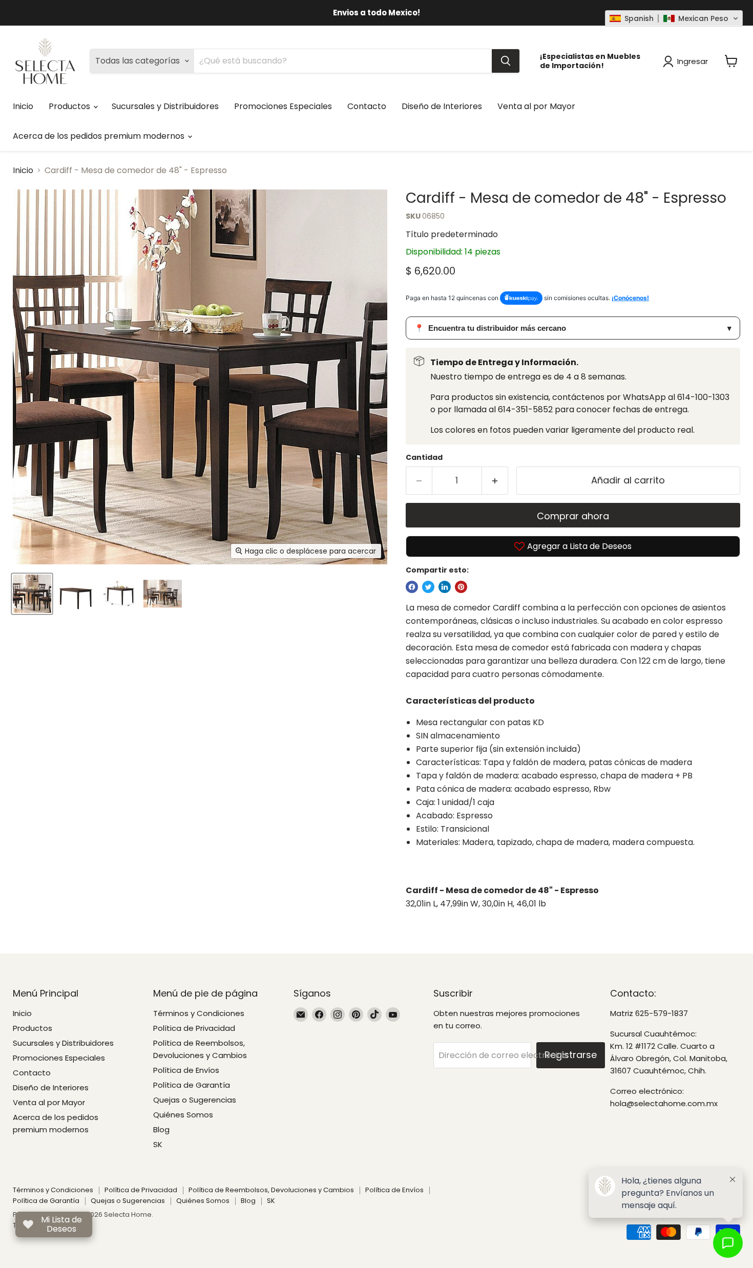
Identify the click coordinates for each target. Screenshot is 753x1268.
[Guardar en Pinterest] (461, 587)
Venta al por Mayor (536, 106)
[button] (674, 18)
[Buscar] (505, 61)
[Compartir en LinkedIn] (444, 587)
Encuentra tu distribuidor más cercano (572, 328)
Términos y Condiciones (198, 1013)
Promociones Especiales (283, 106)
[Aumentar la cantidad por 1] (495, 481)
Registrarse (571, 1054)
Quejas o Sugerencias (194, 1099)
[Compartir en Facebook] (412, 587)
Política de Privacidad (194, 1028)
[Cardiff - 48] (32, 594)
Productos (70, 106)
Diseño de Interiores (442, 106)
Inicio (23, 106)
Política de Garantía (191, 1085)
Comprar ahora (573, 516)
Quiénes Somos (183, 1114)
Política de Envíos (186, 1070)
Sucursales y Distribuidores (165, 106)
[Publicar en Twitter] (428, 587)
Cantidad (424, 457)
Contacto (366, 106)
